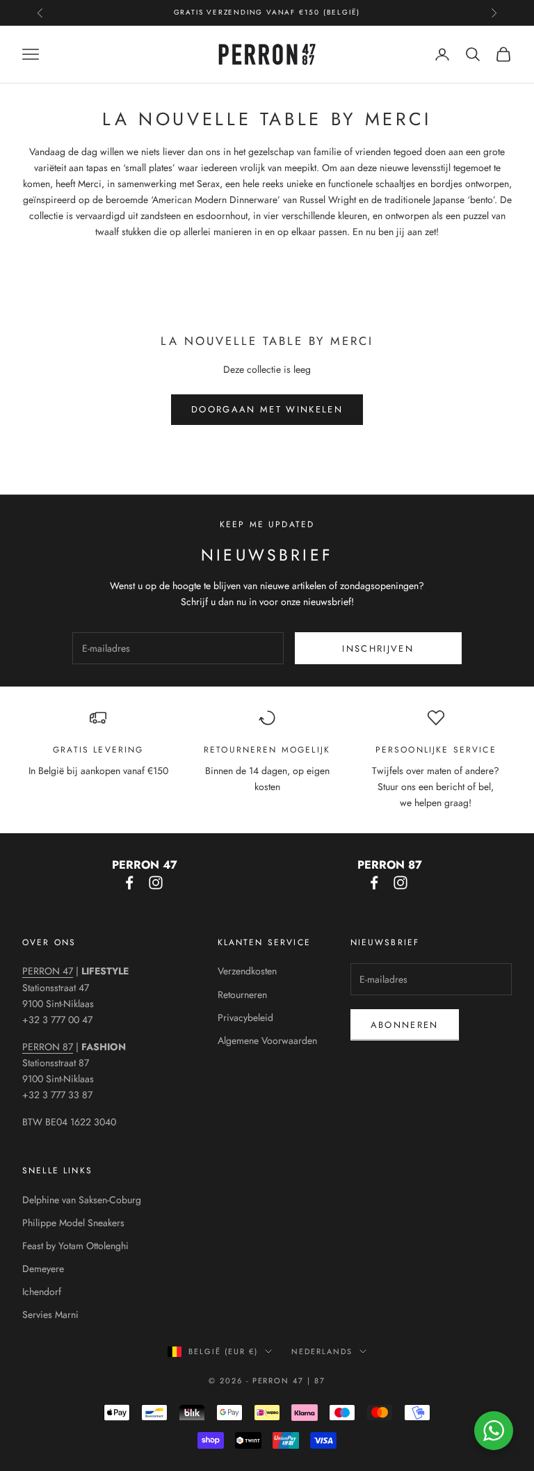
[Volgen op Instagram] (155, 882)
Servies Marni (50, 1314)
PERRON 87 (47, 1047)
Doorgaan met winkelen (267, 409)
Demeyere (43, 1269)
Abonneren (405, 1024)
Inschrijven (378, 648)
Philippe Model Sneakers (73, 1223)
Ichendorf (41, 1292)
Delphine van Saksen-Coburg (81, 1200)
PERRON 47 (47, 971)
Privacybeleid (245, 1017)
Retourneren (242, 995)
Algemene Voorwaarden (267, 1040)
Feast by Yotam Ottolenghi (75, 1246)
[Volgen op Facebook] (129, 882)
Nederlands (322, 1351)
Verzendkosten (247, 971)
